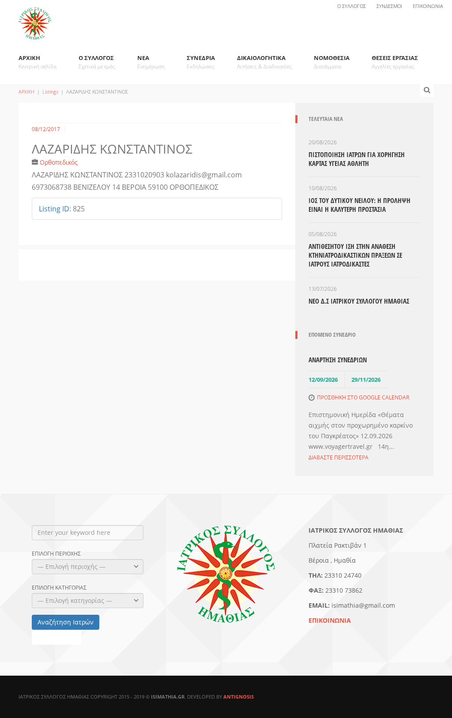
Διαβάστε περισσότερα (339, 457)
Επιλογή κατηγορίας (59, 587)
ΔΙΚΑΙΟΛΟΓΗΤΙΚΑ (264, 62)
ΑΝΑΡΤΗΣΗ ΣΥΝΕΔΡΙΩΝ (338, 359)
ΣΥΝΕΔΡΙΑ (201, 62)
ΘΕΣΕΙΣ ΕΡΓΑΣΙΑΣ (395, 62)
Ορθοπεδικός (59, 162)
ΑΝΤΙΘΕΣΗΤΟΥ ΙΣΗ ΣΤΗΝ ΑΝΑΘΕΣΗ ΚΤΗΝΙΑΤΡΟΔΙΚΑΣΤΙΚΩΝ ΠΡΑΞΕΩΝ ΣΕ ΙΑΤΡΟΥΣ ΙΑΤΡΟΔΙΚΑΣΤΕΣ (355, 255)
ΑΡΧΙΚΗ (37, 62)
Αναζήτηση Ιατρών (66, 622)
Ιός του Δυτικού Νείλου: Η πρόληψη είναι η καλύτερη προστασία (360, 205)
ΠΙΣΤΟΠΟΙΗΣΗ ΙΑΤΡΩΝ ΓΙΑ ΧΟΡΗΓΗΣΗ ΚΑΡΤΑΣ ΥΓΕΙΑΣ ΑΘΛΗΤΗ (357, 159)
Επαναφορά (56, 637)
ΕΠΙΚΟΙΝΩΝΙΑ (428, 6)
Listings (50, 91)
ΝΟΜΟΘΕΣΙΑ (332, 62)
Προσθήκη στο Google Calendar (363, 397)
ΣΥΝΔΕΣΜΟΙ (389, 6)
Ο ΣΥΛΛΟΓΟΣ (351, 6)
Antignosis (238, 696)
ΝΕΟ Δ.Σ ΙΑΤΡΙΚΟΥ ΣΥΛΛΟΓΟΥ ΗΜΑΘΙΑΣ (359, 301)
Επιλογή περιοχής (56, 553)
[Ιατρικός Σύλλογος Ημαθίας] (35, 18)
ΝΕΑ (151, 62)
